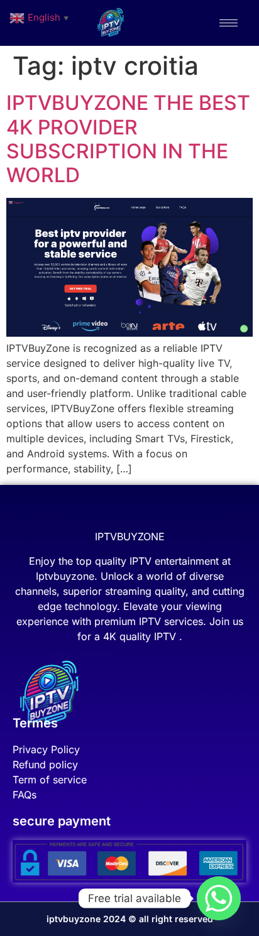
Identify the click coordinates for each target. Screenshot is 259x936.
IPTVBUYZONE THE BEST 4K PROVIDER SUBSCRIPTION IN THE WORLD (128, 138)
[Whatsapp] (219, 898)
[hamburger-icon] (228, 22)
